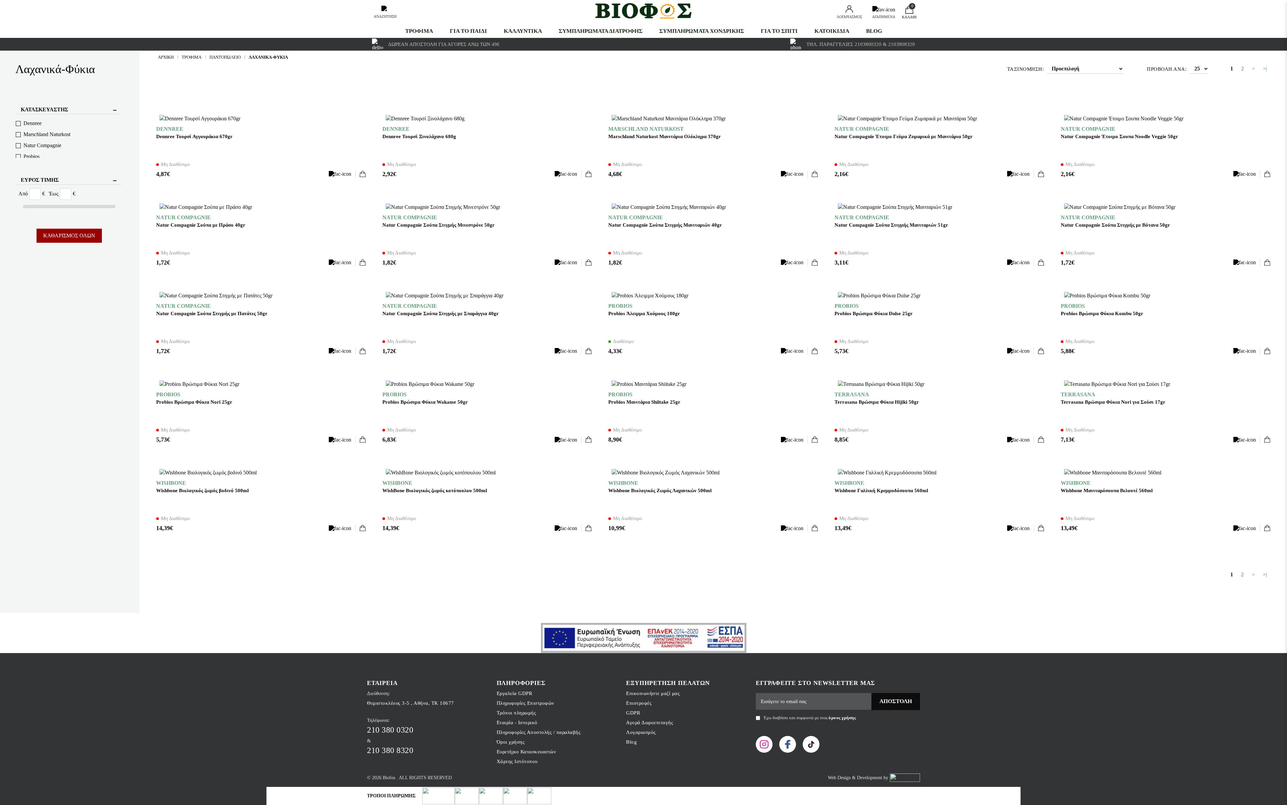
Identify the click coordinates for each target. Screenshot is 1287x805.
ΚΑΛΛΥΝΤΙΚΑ (523, 31)
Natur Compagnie (42, 145)
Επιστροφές (639, 703)
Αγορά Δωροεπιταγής (649, 722)
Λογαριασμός (641, 732)
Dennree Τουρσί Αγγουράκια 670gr (194, 136)
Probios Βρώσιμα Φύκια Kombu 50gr (1102, 313)
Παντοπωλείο (225, 57)
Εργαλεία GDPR (515, 693)
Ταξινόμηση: (1025, 69)
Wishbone (171, 483)
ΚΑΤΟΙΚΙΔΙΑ (831, 31)
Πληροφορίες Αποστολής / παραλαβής (539, 732)
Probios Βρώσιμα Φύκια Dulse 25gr (874, 313)
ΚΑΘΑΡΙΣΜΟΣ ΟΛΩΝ (69, 235)
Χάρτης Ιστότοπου (517, 761)
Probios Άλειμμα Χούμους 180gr (644, 313)
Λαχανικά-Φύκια (268, 57)
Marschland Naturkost (46, 134)
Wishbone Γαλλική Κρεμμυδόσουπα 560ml (881, 490)
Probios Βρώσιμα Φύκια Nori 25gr (194, 402)
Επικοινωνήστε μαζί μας (653, 693)
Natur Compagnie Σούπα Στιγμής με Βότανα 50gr (1115, 225)
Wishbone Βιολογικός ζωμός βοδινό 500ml (202, 490)
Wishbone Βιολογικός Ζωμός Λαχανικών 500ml (660, 490)
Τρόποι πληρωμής (516, 712)
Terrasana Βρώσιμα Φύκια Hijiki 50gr (877, 402)
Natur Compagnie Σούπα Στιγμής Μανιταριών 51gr (891, 225)
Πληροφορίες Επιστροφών (525, 703)
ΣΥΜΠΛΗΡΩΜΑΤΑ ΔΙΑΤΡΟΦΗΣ (600, 31)
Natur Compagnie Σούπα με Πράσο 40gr (200, 225)
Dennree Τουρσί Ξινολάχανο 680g (419, 136)
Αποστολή (895, 701)
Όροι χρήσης (511, 742)
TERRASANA (852, 394)
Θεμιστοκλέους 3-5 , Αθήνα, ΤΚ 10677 (410, 703)
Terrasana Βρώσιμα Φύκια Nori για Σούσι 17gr (1113, 402)
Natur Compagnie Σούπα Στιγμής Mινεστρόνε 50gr (438, 225)
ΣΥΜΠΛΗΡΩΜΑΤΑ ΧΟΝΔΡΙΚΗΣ (701, 31)
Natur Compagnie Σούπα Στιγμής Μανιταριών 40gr (665, 225)
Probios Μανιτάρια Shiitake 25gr (644, 402)
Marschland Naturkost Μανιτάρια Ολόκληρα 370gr (664, 136)
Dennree (32, 123)
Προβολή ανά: (1166, 69)
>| (1265, 68)
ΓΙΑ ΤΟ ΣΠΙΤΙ (779, 31)
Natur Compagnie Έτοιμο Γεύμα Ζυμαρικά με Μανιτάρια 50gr (904, 136)
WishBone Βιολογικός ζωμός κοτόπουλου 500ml (434, 490)
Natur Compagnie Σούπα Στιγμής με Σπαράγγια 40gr (440, 313)
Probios (31, 156)
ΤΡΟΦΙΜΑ (419, 31)
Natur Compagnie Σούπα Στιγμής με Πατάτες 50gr (211, 313)
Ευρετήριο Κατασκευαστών (526, 751)
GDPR (633, 712)
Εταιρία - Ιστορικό (517, 722)
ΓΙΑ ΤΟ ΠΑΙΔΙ (468, 31)
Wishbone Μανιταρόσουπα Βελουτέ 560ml (1107, 490)
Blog (874, 31)
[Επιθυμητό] (342, 174)
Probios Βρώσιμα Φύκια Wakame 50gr (425, 402)
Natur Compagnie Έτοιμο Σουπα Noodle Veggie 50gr (1119, 136)
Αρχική (166, 57)
